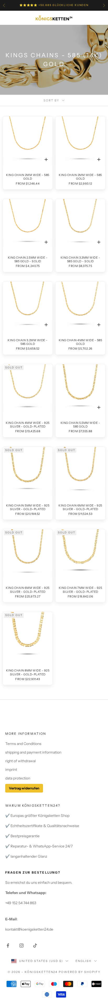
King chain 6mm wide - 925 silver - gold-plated (80, 507)
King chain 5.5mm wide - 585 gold (80, 424)
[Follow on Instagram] (21, 945)
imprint (11, 769)
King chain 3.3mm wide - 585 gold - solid (80, 259)
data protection (17, 778)
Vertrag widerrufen (24, 788)
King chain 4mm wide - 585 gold (80, 342)
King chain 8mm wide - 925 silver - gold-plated (28, 672)
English (83, 961)
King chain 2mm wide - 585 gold (27, 176)
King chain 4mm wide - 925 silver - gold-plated (28, 424)
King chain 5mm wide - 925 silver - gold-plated (28, 507)
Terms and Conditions (23, 743)
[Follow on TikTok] (35, 945)
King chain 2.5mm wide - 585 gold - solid (28, 259)
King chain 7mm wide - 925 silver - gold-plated (80, 589)
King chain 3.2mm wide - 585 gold (28, 342)
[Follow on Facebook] (7, 945)
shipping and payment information (33, 752)
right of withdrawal (20, 761)
